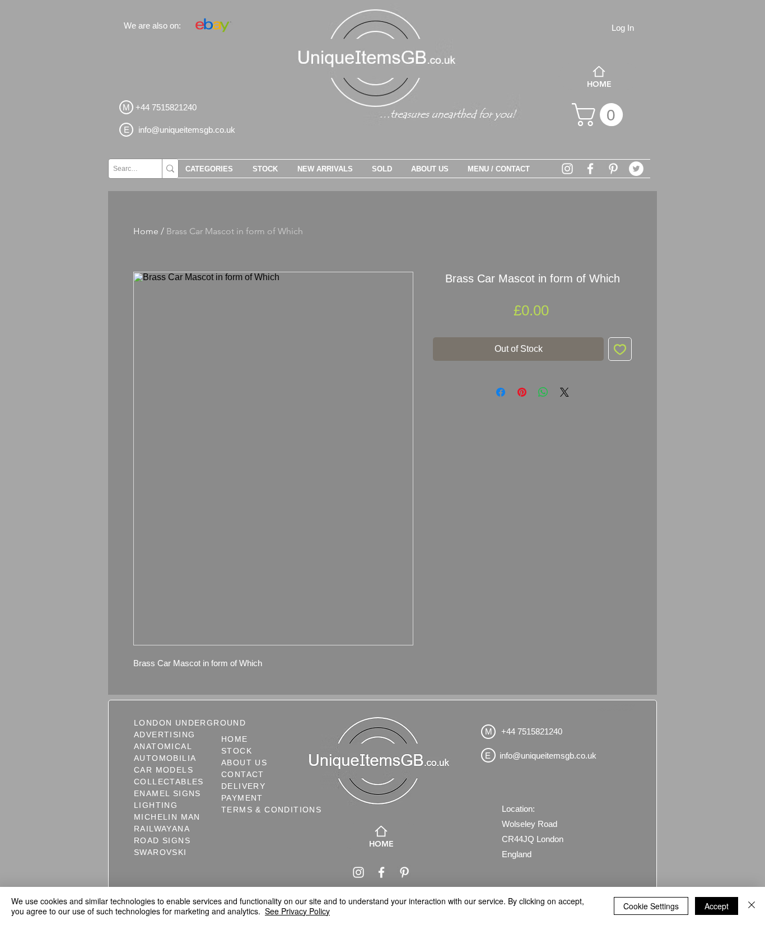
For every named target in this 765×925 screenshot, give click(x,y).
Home (145, 231)
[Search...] (170, 168)
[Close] (751, 906)
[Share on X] (564, 392)
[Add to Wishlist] (620, 349)
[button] (600, 114)
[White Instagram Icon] (567, 168)
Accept (717, 906)
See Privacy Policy (297, 911)
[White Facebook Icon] (590, 168)
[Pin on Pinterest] (522, 392)
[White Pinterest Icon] (613, 168)
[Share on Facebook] (500, 392)
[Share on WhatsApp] (543, 392)
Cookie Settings (651, 906)
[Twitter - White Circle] (636, 168)
